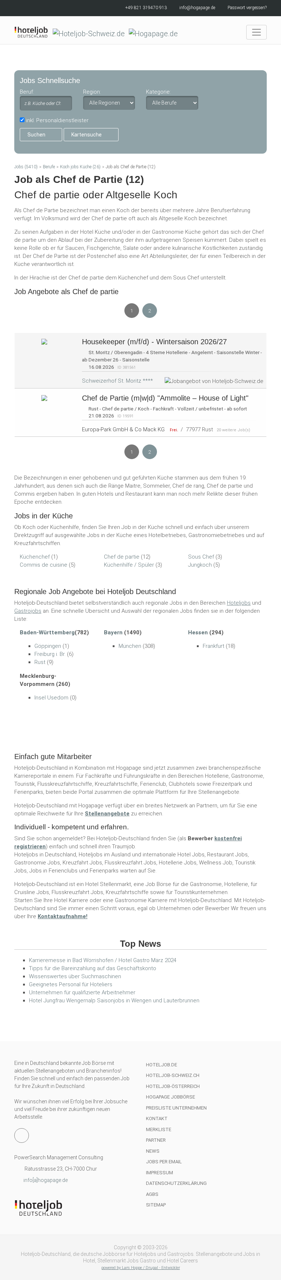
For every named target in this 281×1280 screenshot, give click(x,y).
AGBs (152, 1194)
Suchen (36, 135)
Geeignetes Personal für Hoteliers (70, 984)
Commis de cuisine (43, 565)
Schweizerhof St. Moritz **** (117, 381)
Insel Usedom (51, 697)
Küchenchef (35, 556)
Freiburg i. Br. (49, 654)
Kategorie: (158, 92)
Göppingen (47, 646)
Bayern (113, 632)
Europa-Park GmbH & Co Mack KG (123, 429)
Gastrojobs (27, 611)
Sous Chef (201, 556)
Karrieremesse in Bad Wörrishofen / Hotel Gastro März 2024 (102, 960)
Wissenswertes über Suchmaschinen (75, 976)
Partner (156, 1140)
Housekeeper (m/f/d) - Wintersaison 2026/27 (154, 342)
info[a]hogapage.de (45, 1180)
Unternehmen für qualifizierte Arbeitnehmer (82, 992)
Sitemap (156, 1205)
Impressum (159, 1172)
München (130, 646)
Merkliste (158, 1129)
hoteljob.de (161, 1064)
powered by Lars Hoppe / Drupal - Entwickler (140, 1267)
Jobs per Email (164, 1161)
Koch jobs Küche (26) (80, 166)
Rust (39, 662)
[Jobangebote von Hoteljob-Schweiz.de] (44, 341)
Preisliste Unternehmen (176, 1108)
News (153, 1151)
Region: (92, 92)
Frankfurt (213, 646)
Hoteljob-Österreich (173, 1086)
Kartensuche (86, 135)
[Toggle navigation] (256, 32)
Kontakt (157, 1118)
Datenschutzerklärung (176, 1183)
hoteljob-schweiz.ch (172, 1075)
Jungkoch (200, 565)
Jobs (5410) (26, 166)
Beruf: (27, 92)
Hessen (198, 632)
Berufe (49, 166)
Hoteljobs (239, 603)
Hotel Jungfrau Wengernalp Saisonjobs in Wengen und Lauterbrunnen (114, 1000)
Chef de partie (121, 556)
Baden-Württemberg (47, 632)
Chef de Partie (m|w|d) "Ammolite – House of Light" (165, 398)
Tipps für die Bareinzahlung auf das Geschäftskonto (92, 968)
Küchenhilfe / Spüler (129, 565)
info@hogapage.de (197, 7)
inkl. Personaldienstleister (57, 120)
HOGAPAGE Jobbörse (170, 1097)
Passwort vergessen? (247, 7)
